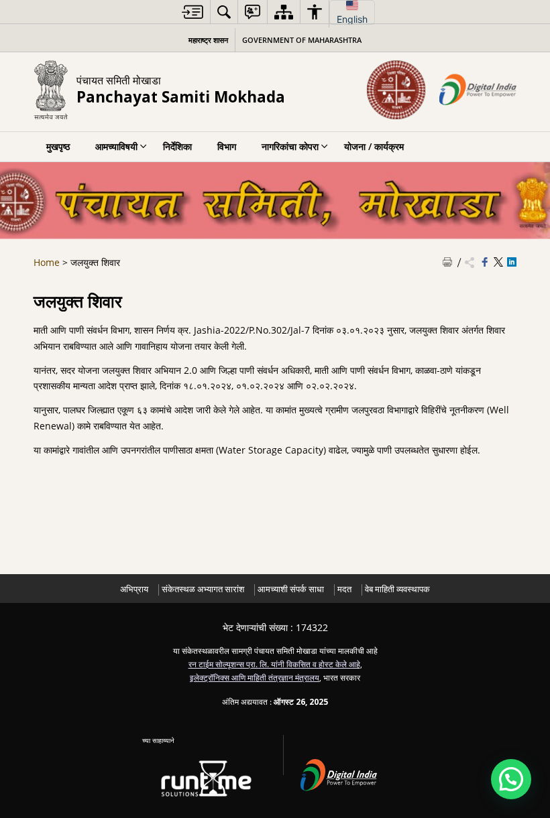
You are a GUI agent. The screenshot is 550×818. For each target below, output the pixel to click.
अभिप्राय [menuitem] (134, 589)
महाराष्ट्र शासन (208, 40)
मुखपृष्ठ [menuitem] (58, 146)
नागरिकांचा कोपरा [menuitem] (290, 146)
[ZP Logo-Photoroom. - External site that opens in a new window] (396, 89)
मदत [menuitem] (344, 589)
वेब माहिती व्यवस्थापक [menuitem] (397, 589)
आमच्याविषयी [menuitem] (116, 146)
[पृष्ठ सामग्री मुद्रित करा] (447, 262)
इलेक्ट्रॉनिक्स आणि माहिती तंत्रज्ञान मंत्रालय (254, 677)
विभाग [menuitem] (226, 146)
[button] (511, 779)
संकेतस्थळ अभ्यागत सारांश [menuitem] (203, 589)
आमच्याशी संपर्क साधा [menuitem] (291, 589)
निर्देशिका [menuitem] (177, 146)
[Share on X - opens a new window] (498, 262)
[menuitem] (192, 11)
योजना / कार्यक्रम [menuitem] (374, 146)
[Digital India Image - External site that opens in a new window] (477, 90)
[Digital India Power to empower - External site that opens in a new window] (346, 772)
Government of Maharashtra (302, 40)
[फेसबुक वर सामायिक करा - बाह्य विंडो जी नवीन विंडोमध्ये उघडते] (485, 262)
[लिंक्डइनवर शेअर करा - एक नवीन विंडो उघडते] (511, 262)
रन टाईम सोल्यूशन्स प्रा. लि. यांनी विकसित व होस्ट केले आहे (274, 664)
